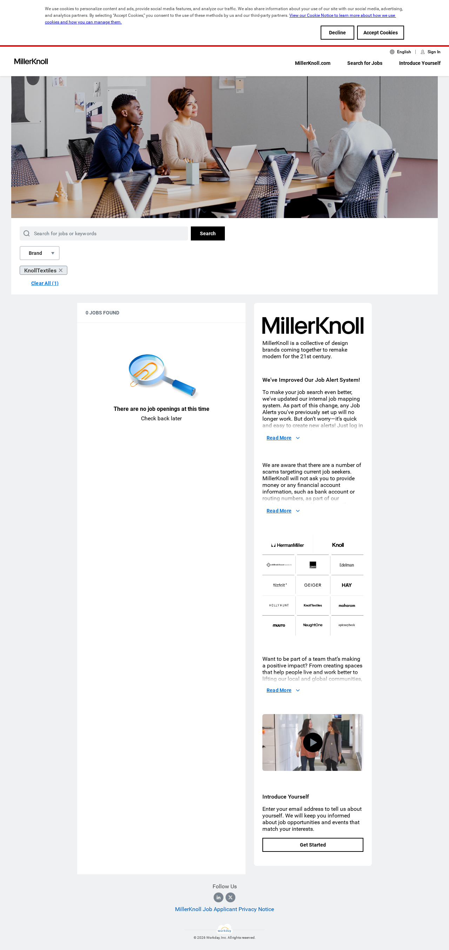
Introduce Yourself (420, 63)
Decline (337, 32)
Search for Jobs (364, 63)
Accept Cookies (380, 32)
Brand (35, 253)
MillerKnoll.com (312, 63)
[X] (230, 897)
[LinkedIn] (218, 897)
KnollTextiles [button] (40, 270)
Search (208, 233)
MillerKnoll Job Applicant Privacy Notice (224, 909)
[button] (312, 742)
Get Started (313, 845)
